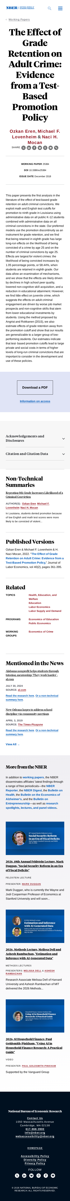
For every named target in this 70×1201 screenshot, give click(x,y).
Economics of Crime (41, 631)
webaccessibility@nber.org (35, 1136)
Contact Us (35, 1118)
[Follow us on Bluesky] (31, 1175)
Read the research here (20, 695)
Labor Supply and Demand (45, 610)
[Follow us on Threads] (38, 1175)
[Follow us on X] (17, 1175)
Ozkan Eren (23, 131)
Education (35, 602)
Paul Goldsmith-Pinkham (39, 1066)
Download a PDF (35, 387)
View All (11, 744)
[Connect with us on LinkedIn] (24, 1175)
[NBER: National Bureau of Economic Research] (21, 8)
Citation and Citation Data (27, 454)
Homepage (35, 1148)
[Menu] (60, 8)
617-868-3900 (35, 1129)
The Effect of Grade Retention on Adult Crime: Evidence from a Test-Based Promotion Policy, (35, 558)
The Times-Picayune (30, 724)
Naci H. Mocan (29, 507)
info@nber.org (35, 1132)
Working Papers (19, 19)
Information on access (35, 401)
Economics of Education (44, 619)
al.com (22, 689)
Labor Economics (39, 606)
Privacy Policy (35, 1163)
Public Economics (40, 623)
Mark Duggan (31, 884)
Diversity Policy (35, 1159)
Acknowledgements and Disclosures (25, 438)
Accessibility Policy (35, 1156)
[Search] (49, 8)
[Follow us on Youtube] (53, 1175)
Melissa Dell (32, 970)
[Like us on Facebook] (46, 1175)
